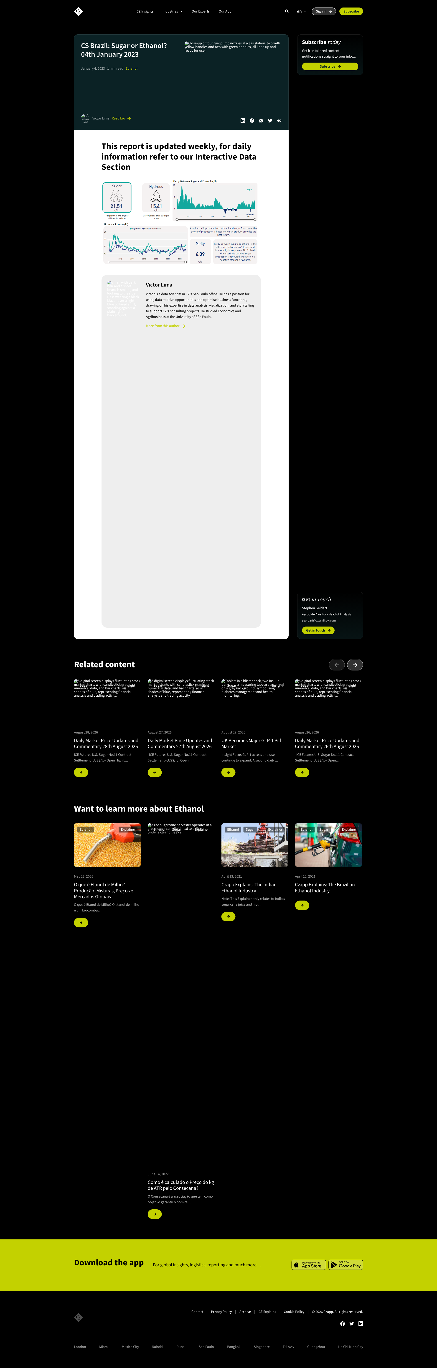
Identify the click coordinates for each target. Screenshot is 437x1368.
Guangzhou (316, 1346)
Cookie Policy (294, 1311)
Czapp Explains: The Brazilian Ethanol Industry (325, 887)
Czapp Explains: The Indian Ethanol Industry (249, 887)
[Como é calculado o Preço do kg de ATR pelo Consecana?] (155, 1214)
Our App (225, 11)
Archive (245, 1311)
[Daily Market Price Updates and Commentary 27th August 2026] (155, 772)
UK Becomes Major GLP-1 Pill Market (251, 743)
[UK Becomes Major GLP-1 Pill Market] (228, 772)
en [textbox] (299, 11)
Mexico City (130, 1346)
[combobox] (300, 11)
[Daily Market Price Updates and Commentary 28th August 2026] (81, 772)
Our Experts (201, 11)
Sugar (84, 685)
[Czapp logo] (78, 11)
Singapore (262, 1346)
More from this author (163, 326)
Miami (104, 1346)
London (80, 1346)
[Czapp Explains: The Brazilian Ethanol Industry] (302, 905)
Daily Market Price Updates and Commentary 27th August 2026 (180, 743)
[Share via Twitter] (270, 120)
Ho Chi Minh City (350, 1346)
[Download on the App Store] (308, 1265)
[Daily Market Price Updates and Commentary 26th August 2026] (302, 772)
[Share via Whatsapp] (261, 120)
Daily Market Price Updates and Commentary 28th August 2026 (106, 743)
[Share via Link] (279, 120)
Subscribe (351, 11)
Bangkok (234, 1346)
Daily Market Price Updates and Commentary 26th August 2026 (327, 743)
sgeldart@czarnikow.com (319, 620)
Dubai (180, 1346)
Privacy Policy (221, 1311)
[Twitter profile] (351, 1323)
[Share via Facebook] (252, 120)
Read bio (118, 118)
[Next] (355, 664)
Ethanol (131, 68)
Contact (197, 1311)
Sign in (321, 11)
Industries (170, 11)
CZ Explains (267, 1311)
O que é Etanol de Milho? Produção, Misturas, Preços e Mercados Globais (103, 890)
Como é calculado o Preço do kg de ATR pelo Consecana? (181, 1185)
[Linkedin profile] (360, 1323)
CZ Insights (145, 11)
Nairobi (157, 1346)
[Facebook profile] (342, 1323)
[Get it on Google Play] (345, 1265)
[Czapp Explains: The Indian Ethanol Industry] (228, 916)
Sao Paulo (206, 1346)
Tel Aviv (288, 1346)
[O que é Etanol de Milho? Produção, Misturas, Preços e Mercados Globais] (81, 922)
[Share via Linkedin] (243, 120)
